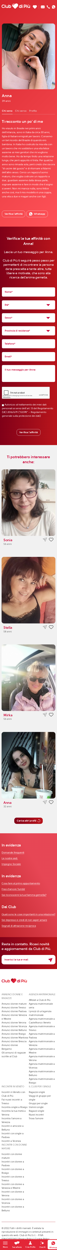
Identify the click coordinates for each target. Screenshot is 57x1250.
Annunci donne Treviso (14, 1007)
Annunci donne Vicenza (14, 1026)
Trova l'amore (36, 1118)
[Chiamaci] (48, 6)
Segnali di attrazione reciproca (19, 925)
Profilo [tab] (33, 110)
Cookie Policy (42, 1238)
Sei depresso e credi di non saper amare (24, 919)
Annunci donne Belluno (14, 1030)
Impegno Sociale (11, 864)
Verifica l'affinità (28, 432)
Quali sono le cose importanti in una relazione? (28, 914)
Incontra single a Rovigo (15, 1107)
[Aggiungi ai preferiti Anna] (51, 802)
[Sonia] (28, 502)
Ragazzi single (36, 1111)
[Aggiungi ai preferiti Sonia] (51, 540)
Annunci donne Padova (14, 1011)
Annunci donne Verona (14, 1022)
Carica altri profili (26, 820)
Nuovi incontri (36, 1114)
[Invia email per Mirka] (45, 715)
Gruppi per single (38, 1103)
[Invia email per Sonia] (45, 540)
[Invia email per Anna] (45, 802)
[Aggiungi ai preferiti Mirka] (51, 715)
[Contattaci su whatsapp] (53, 6)
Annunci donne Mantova (15, 1037)
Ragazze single (37, 1092)
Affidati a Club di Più (39, 1000)
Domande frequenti (13, 852)
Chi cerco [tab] (21, 110)
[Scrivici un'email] (43, 6)
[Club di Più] (16, 6)
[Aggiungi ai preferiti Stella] (51, 627)
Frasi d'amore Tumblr (13, 889)
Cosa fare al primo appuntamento (21, 883)
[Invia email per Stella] (45, 627)
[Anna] (28, 765)
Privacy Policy (25, 1238)
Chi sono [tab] (7, 110)
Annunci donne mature (14, 1003)
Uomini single (36, 1107)
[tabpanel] (28, 158)
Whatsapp (39, 213)
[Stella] (28, 590)
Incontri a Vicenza (11, 1141)
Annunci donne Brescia (14, 1041)
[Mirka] (28, 677)
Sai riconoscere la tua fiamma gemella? (24, 894)
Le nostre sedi (10, 858)
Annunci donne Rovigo (14, 1033)
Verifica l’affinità (13, 213)
